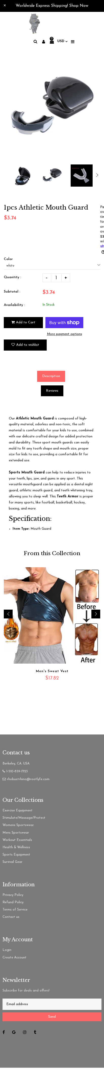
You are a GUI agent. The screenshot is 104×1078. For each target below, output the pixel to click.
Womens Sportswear (18, 825)
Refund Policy (13, 902)
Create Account (15, 957)
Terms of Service (15, 909)
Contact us (11, 917)
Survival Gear (12, 862)
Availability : (14, 305)
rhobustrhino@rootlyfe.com (28, 779)
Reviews (52, 391)
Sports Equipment (16, 854)
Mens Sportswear (16, 832)
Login (7, 950)
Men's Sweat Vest (52, 671)
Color (8, 259)
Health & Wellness (16, 847)
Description (51, 376)
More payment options (64, 334)
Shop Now (78, 6)
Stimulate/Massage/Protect (24, 817)
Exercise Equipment (18, 810)
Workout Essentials (17, 840)
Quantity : (12, 277)
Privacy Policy (13, 895)
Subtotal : (12, 292)
